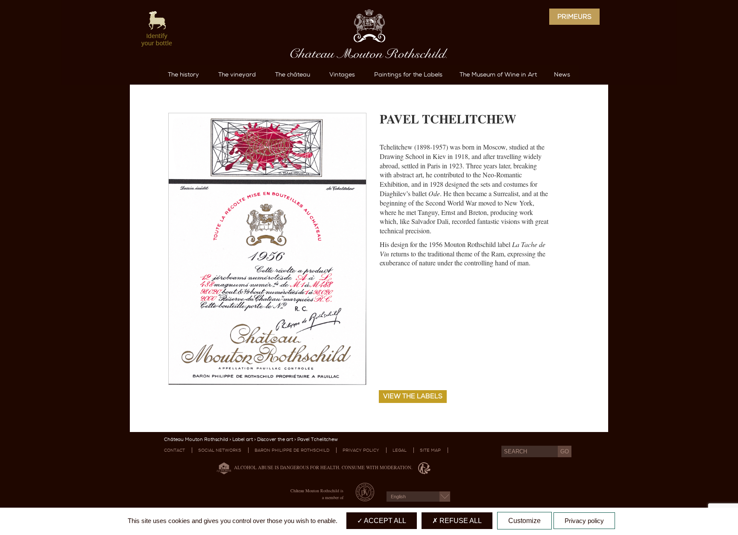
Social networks (219, 450)
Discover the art (275, 439)
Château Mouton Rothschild (196, 439)
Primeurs (574, 16)
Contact (174, 450)
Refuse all (460, 520)
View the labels (412, 396)
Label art (242, 439)
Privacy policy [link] (584, 520)
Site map (430, 450)
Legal (399, 450)
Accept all (384, 520)
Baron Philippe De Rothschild (292, 450)
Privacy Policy (361, 450)
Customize (524, 520)
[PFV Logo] (365, 498)
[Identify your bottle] (157, 29)
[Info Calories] (222, 467)
